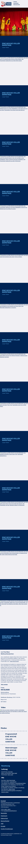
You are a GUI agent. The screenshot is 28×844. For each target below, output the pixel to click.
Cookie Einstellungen (7, 829)
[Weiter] (24, 647)
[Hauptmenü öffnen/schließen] (26, 3)
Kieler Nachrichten (14, 661)
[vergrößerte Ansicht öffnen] (14, 21)
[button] (14, 717)
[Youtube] (4, 839)
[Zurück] (4, 647)
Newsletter (16, 3)
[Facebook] (3, 839)
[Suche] (24, 3)
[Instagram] (1, 839)
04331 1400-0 (7, 809)
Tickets (15, 1)
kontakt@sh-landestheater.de (10, 811)
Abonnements (16, 4)
